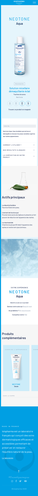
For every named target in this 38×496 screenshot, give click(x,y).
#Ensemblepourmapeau (19, 477)
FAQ (25, 315)
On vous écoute (25, 311)
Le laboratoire (7, 458)
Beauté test (27, 306)
